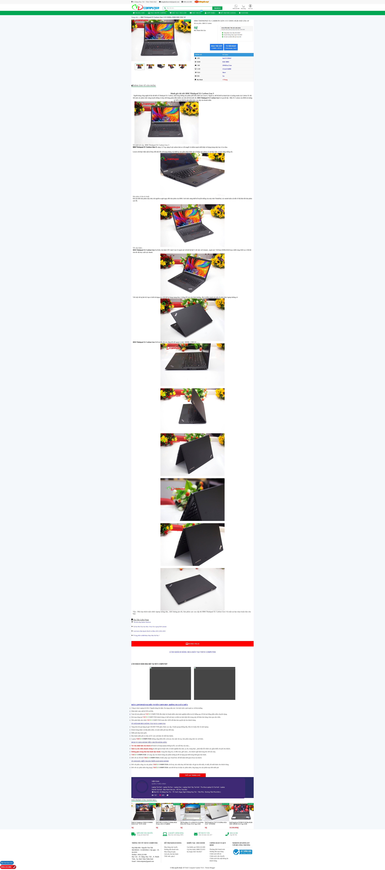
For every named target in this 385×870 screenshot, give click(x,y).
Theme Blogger (210, 868)
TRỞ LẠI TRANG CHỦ (192, 775)
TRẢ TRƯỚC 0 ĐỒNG (158, 13)
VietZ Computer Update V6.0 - (195, 868)
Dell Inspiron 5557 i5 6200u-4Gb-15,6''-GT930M (216, 823)
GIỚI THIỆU (210, 13)
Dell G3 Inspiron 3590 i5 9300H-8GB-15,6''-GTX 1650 (142, 823)
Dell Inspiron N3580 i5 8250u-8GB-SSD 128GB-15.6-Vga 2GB (241, 823)
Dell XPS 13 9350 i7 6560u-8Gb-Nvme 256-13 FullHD (166, 823)
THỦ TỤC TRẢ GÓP (178, 13)
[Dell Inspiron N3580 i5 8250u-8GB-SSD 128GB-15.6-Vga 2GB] (241, 812)
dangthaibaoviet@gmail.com (170, 2)
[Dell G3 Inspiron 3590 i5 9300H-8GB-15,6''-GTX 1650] (143, 812)
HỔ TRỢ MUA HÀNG (228, 13)
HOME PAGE (193, 644)
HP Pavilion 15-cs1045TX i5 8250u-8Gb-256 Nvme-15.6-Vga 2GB (192, 823)
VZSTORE (244, 13)
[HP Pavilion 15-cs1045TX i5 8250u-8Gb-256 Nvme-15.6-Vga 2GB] (192, 812)
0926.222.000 (187, 2)
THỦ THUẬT (196, 13)
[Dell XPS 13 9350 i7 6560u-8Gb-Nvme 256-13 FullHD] (168, 812)
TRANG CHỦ (140, 13)
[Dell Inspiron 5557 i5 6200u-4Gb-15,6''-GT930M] (217, 812)
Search (217, 8)
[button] (250, 7)
